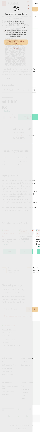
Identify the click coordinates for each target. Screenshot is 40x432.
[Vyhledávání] (35, 9)
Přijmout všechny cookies (16, 42)
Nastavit (16, 48)
